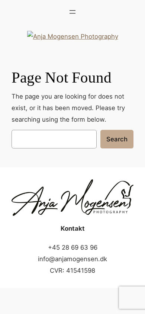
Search (117, 139)
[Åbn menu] (72, 11)
